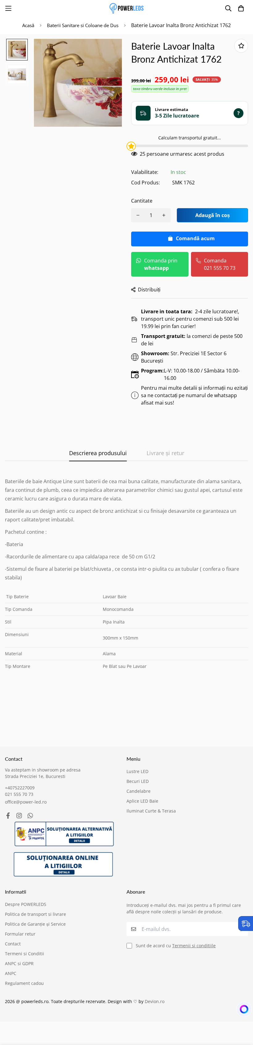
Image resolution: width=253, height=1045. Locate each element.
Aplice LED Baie (142, 801)
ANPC (10, 973)
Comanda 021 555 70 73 (219, 264)
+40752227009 (20, 788)
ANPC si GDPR (19, 963)
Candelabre (138, 791)
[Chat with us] (241, 1011)
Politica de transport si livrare (35, 914)
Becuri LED (137, 781)
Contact (13, 944)
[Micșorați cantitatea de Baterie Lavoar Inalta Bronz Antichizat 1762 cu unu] (138, 215)
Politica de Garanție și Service (35, 924)
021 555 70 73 (19, 794)
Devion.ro (154, 1001)
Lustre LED (137, 771)
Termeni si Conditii (24, 954)
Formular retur (20, 934)
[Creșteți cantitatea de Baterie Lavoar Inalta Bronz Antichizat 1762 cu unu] (164, 215)
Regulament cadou (24, 983)
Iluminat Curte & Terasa (151, 811)
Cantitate (141, 200)
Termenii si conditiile (194, 945)
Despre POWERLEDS (25, 904)
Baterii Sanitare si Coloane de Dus (82, 25)
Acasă (28, 25)
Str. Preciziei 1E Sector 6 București (183, 357)
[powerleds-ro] (126, 8)
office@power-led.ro (26, 802)
